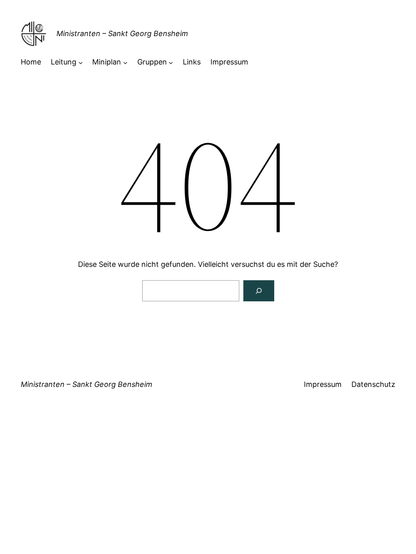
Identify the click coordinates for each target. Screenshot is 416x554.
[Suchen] (258, 290)
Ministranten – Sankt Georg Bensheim (122, 33)
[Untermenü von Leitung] (80, 62)
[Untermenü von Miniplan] (125, 62)
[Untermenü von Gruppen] (171, 62)
